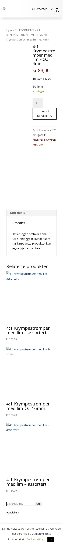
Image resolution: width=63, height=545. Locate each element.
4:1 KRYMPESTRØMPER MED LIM (44, 139)
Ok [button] (51, 539)
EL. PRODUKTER (24, 30)
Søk (38, 503)
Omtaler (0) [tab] (18, 213)
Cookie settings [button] (36, 539)
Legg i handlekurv (44, 113)
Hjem (9, 30)
